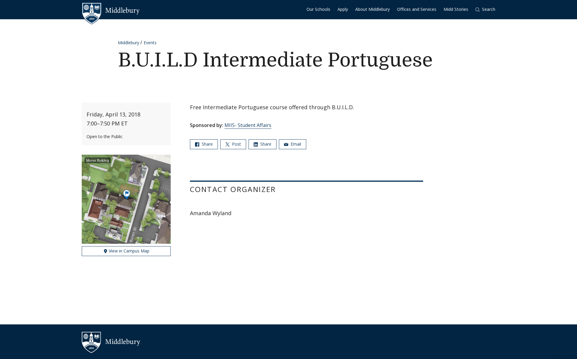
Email (295, 144)
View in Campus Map (128, 251)
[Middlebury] (111, 10)
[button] (485, 9)
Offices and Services (416, 9)
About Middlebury (372, 9)
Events (150, 42)
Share (206, 144)
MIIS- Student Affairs (247, 125)
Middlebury (128, 42)
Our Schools (318, 9)
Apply (342, 9)
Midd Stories (456, 9)
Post (236, 144)
